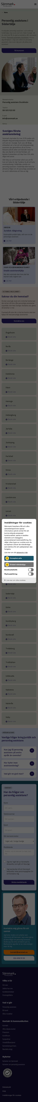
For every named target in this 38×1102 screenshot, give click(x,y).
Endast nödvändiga (17, 565)
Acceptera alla (16, 558)
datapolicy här (22, 552)
